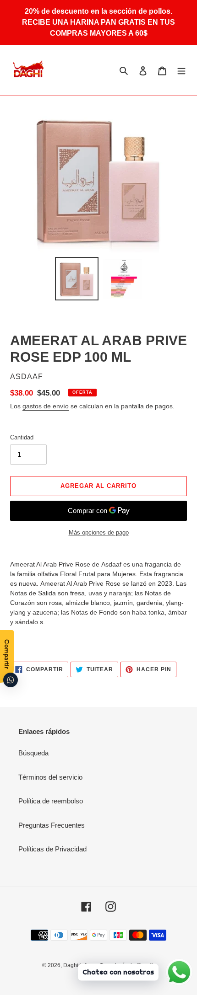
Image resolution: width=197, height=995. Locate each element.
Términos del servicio (50, 777)
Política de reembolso (50, 801)
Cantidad (21, 437)
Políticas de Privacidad (52, 849)
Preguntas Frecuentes (51, 825)
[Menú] (181, 70)
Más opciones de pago (99, 532)
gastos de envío (45, 406)
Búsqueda (33, 753)
